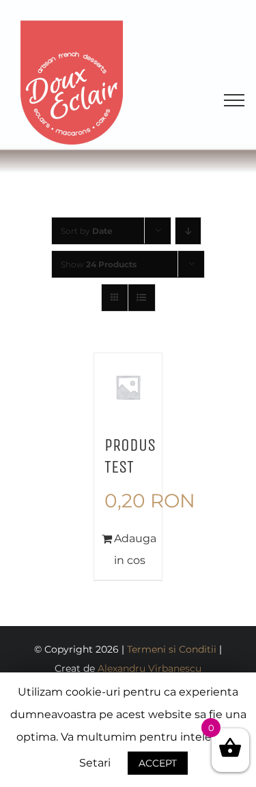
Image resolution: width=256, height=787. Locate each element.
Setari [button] (95, 762)
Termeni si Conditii (171, 649)
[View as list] (141, 297)
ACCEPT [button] (158, 763)
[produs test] (128, 387)
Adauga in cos (133, 549)
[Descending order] (188, 231)
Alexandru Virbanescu (149, 668)
